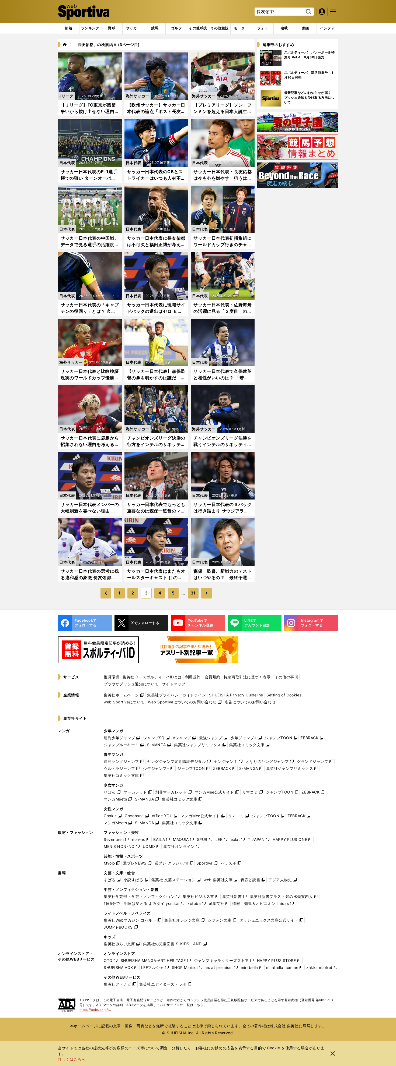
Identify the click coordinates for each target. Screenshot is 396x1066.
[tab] (111, 28)
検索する (308, 11)
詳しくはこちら (71, 1059)
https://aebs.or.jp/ (95, 1010)
